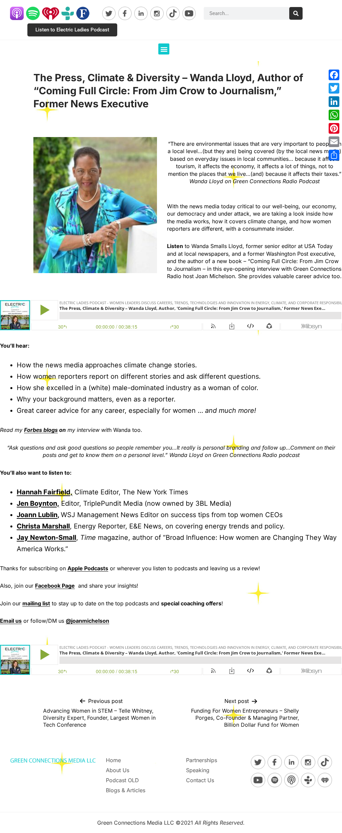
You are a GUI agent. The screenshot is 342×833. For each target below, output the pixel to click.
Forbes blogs (41, 430)
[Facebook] (334, 75)
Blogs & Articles (125, 790)
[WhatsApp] (334, 115)
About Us (117, 770)
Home (113, 760)
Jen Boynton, (38, 503)
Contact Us (200, 780)
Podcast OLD (122, 780)
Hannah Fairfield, (44, 492)
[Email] (334, 141)
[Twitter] (334, 88)
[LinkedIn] (334, 101)
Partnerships (201, 760)
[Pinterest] (334, 128)
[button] (163, 48)
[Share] (334, 155)
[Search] (296, 13)
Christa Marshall (43, 526)
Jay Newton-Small (46, 537)
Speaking (197, 770)
